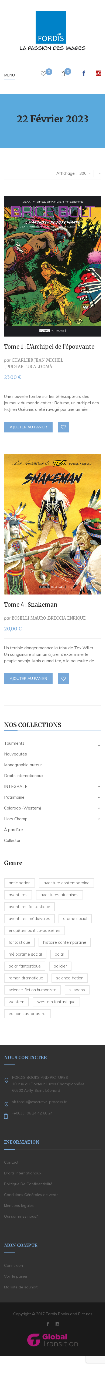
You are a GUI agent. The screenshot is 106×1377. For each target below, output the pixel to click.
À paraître (13, 829)
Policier (60, 966)
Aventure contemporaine (66, 882)
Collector (12, 840)
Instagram (98, 73)
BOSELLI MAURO (29, 618)
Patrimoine (14, 797)
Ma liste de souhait (20, 1287)
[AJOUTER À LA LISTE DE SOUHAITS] (63, 427)
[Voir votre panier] (62, 74)
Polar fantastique (25, 966)
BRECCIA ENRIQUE (67, 618)
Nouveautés (15, 754)
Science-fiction (69, 977)
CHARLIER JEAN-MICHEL (37, 360)
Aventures (18, 894)
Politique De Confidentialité (28, 1183)
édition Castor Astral (27, 1013)
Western (16, 1001)
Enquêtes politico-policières (34, 930)
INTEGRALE (15, 786)
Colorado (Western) (22, 808)
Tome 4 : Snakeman (30, 604)
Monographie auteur (23, 764)
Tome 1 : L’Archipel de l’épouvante (49, 346)
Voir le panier (16, 1276)
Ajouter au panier (28, 427)
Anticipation (19, 882)
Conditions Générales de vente (31, 1194)
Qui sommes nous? (21, 1216)
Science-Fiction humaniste (32, 989)
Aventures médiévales (29, 918)
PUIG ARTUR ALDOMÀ (29, 366)
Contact (11, 1162)
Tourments (14, 743)
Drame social (75, 918)
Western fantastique (56, 1001)
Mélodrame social (25, 954)
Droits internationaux (23, 775)
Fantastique (19, 942)
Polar (59, 954)
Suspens (77, 989)
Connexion (13, 1265)
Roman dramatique (26, 977)
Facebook (84, 73)
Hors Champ (16, 818)
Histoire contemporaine (64, 942)
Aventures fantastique (29, 906)
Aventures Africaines (59, 894)
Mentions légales (19, 1205)
